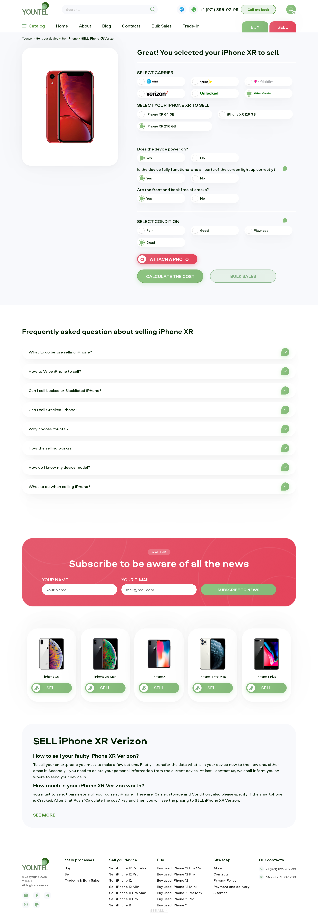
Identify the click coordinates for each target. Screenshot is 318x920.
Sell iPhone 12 (120, 880)
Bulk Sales (162, 26)
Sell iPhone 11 (120, 905)
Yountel (27, 38)
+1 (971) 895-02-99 (219, 9)
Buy (255, 27)
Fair (149, 230)
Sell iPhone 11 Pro (123, 899)
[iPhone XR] (70, 107)
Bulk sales (243, 276)
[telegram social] (47, 895)
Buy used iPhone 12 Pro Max (180, 868)
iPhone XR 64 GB (160, 114)
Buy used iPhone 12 (172, 880)
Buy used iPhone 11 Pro (175, 899)
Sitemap (220, 893)
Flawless (261, 230)
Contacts (131, 26)
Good (204, 230)
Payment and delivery (231, 886)
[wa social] (194, 9)
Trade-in (191, 26)
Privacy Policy (225, 880)
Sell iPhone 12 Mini (124, 886)
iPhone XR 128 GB (241, 114)
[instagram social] (25, 895)
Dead (150, 242)
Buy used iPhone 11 (172, 905)
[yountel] (36, 864)
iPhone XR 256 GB (161, 126)
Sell (282, 27)
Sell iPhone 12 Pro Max (127, 868)
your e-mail (135, 579)
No (202, 157)
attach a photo (169, 259)
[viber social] (182, 9)
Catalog (37, 26)
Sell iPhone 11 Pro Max (127, 893)
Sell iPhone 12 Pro (123, 874)
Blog (106, 26)
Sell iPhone (70, 38)
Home (62, 26)
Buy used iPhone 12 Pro (176, 874)
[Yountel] (36, 8)
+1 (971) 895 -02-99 (281, 869)
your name (55, 579)
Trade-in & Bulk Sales (82, 880)
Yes (149, 157)
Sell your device (47, 38)
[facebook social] (36, 895)
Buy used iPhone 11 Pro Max (179, 893)
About (85, 26)
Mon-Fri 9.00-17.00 (281, 876)
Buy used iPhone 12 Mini (177, 886)
